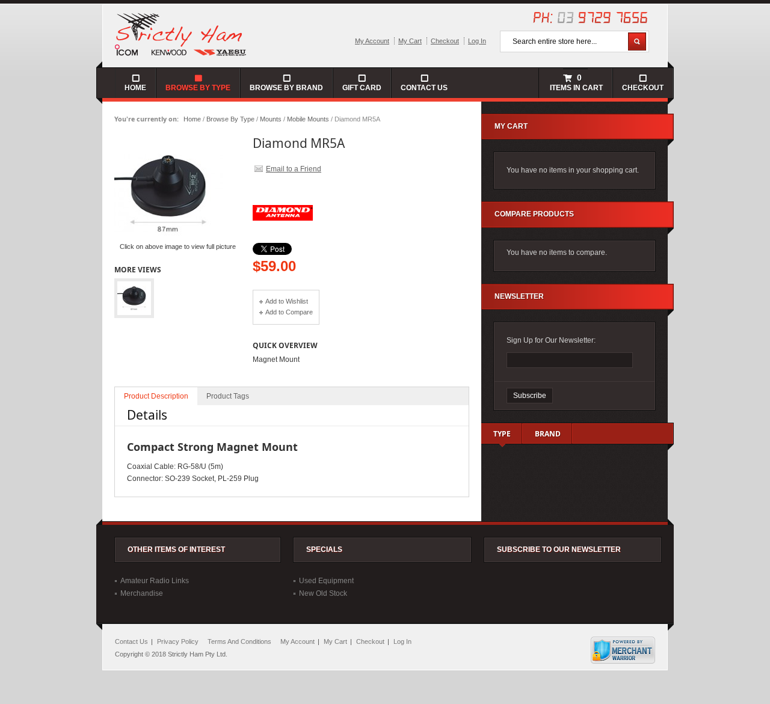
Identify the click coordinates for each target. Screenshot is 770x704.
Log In (477, 40)
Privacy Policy (178, 641)
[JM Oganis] (181, 33)
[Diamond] (283, 240)
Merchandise (141, 593)
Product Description (156, 396)
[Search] (637, 41)
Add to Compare (289, 312)
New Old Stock (323, 593)
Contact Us (424, 88)
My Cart (410, 40)
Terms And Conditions (239, 641)
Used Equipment (326, 581)
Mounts (271, 119)
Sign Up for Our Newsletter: (551, 340)
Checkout (445, 40)
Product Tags (227, 396)
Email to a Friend (293, 169)
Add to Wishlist (286, 301)
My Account (372, 40)
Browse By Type (230, 119)
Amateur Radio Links (154, 581)
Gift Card (361, 88)
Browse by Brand (286, 88)
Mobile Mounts (308, 119)
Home (192, 119)
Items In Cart (575, 82)
